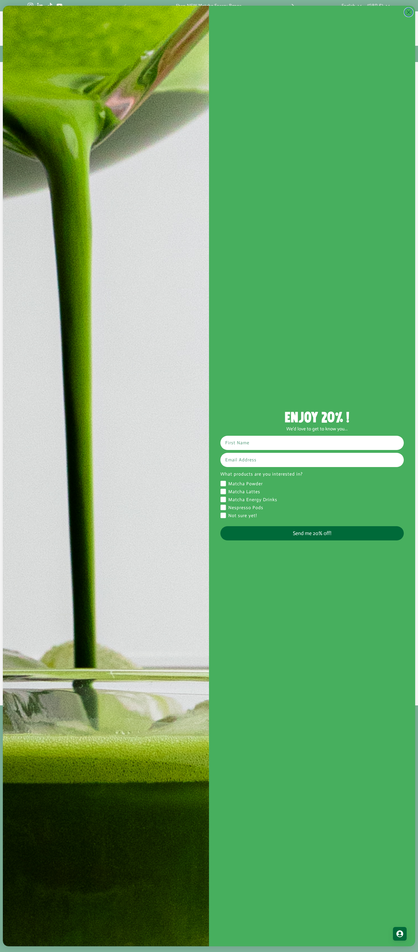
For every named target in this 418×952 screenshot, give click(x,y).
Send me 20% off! (312, 533)
